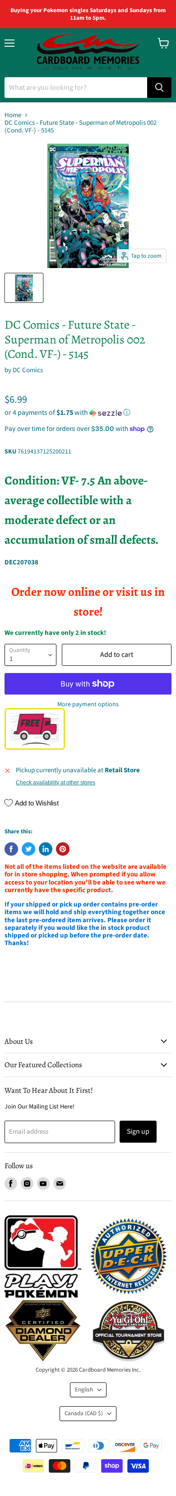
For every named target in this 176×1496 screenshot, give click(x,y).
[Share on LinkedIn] (45, 849)
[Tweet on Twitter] (28, 849)
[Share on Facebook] (11, 849)
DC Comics (28, 370)
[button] (88, 413)
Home (13, 115)
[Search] (159, 87)
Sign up (138, 1131)
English (84, 1390)
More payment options (88, 704)
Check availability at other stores (55, 782)
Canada (84, 1413)
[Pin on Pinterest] (62, 849)
